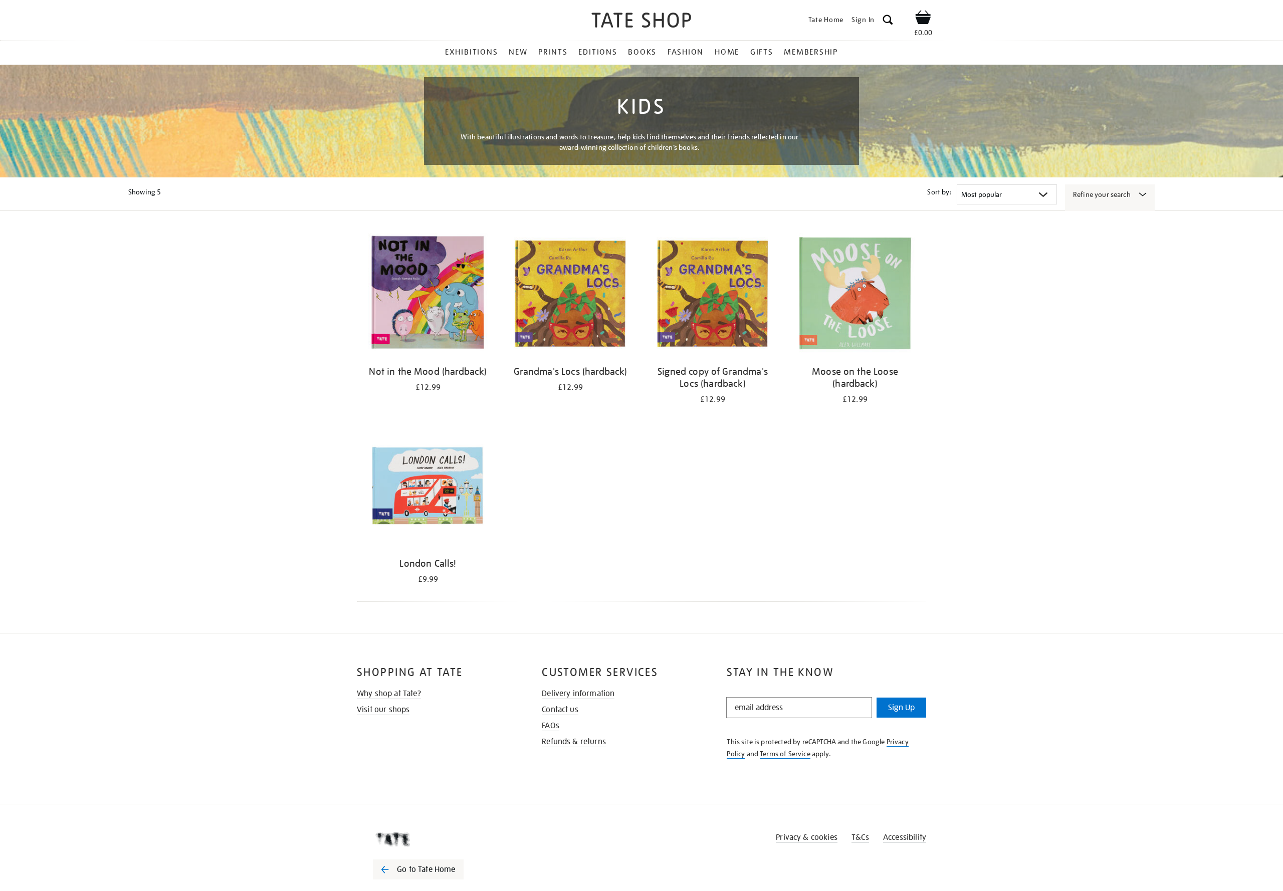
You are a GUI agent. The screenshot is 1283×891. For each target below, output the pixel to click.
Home (727, 52)
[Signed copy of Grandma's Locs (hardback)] (712, 295)
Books (642, 52)
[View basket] (923, 19)
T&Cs (860, 837)
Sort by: (939, 191)
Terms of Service (785, 753)
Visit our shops (383, 710)
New (518, 52)
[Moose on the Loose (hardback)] (855, 295)
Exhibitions (471, 52)
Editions (597, 52)
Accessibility (904, 837)
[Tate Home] (436, 839)
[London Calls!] (428, 486)
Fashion (686, 52)
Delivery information (578, 694)
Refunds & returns (574, 742)
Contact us (560, 710)
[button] (888, 21)
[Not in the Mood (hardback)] (428, 295)
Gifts (761, 52)
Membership (811, 52)
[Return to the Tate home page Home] (641, 22)
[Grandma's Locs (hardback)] (570, 295)
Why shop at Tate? (389, 694)
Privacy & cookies (806, 837)
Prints (553, 52)
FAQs (550, 726)
